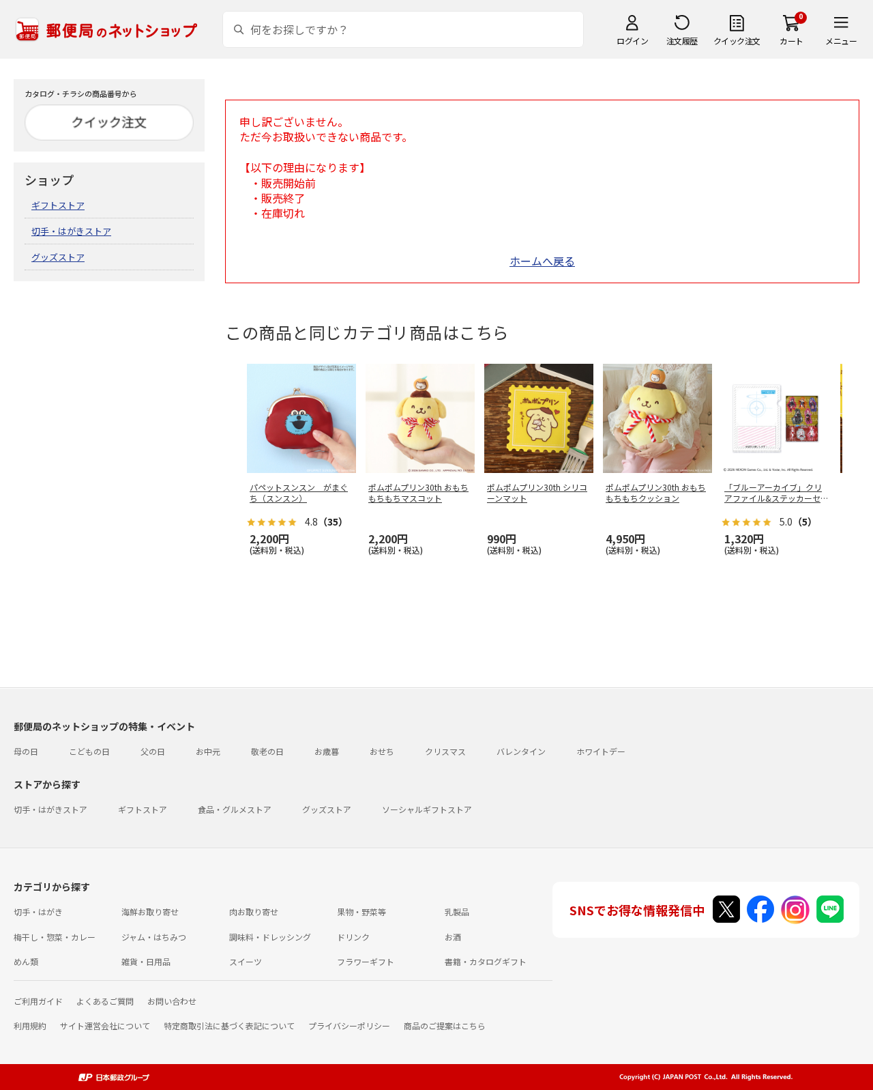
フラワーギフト (365, 961)
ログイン (632, 40)
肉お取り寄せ (253, 911)
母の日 (26, 751)
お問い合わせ (171, 1001)
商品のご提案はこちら (445, 1025)
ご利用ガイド (38, 1001)
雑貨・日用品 (146, 961)
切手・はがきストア (71, 231)
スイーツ (245, 961)
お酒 (453, 937)
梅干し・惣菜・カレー (54, 937)
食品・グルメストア (234, 809)
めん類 (26, 961)
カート (791, 40)
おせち (382, 751)
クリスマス (445, 751)
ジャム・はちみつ (153, 937)
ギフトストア (58, 205)
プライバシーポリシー (349, 1025)
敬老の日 (267, 751)
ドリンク (353, 937)
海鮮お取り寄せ (150, 911)
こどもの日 (89, 751)
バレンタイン (521, 751)
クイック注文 (736, 40)
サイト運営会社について (105, 1025)
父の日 (152, 751)
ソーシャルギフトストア (427, 809)
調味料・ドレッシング (270, 937)
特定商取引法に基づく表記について (229, 1025)
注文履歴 (682, 40)
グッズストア (58, 256)
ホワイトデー (600, 751)
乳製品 (457, 911)
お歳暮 (326, 751)
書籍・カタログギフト (486, 961)
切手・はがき (38, 911)
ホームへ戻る (542, 261)
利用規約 (30, 1025)
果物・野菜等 (361, 911)
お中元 (208, 751)
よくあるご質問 (105, 1001)
